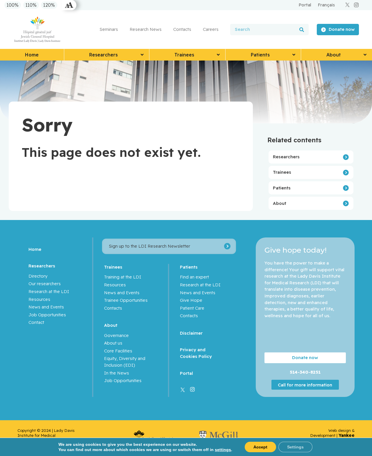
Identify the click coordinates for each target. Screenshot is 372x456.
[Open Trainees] (218, 54)
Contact (36, 322)
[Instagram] (356, 5)
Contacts (182, 29)
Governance (116, 335)
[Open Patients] (293, 54)
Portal (186, 373)
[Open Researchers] (142, 54)
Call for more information (305, 384)
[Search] (302, 29)
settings (223, 449)
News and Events (46, 307)
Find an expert (194, 277)
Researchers (286, 156)
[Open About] (365, 54)
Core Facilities (118, 351)
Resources (39, 299)
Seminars (109, 29)
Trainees (282, 172)
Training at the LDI (122, 277)
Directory (37, 276)
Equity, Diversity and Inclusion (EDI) (124, 362)
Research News (146, 29)
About (279, 203)
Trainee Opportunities (126, 300)
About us (113, 343)
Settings (295, 447)
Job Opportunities (47, 314)
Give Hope (191, 300)
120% (49, 5)
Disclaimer (191, 333)
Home (34, 249)
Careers (211, 29)
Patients (282, 188)
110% (31, 5)
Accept (260, 447)
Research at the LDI (48, 291)
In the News (116, 373)
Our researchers (44, 283)
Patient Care (192, 308)
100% (13, 5)
